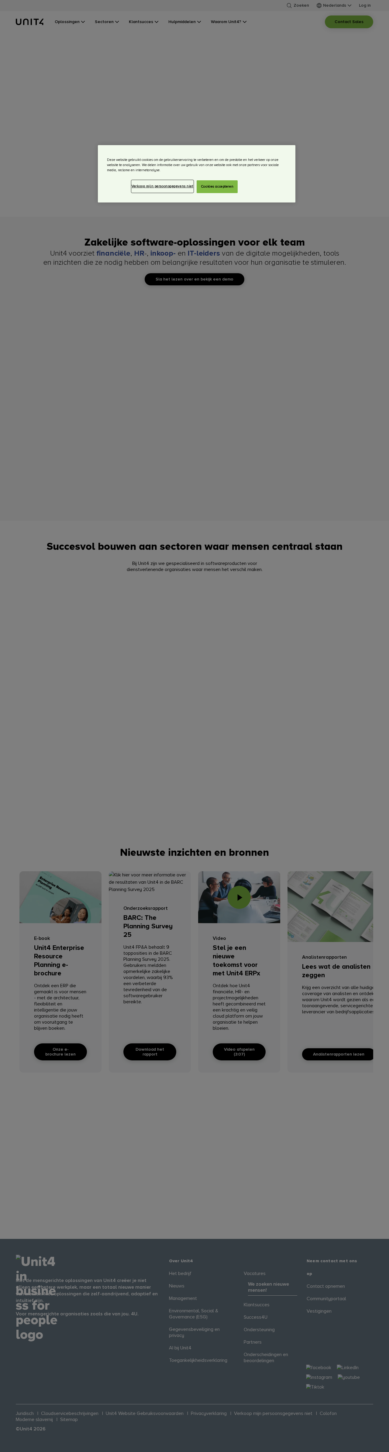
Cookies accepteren (217, 187)
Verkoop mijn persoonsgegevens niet (162, 186)
